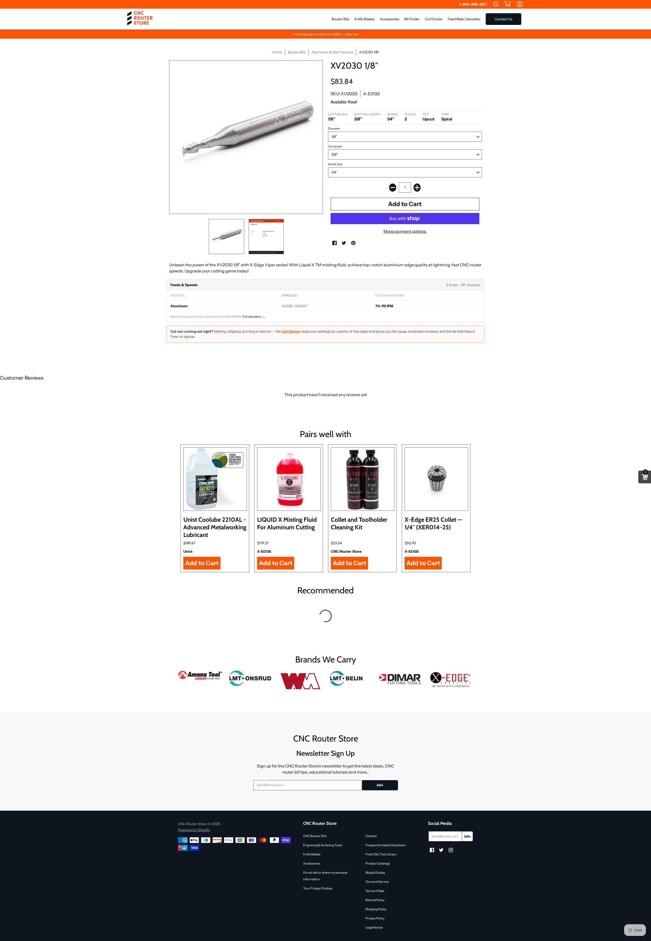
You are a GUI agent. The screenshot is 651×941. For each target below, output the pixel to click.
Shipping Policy (376, 909)
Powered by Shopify (194, 830)
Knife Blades (311, 854)
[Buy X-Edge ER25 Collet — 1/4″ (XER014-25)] (436, 479)
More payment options (404, 231)
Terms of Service (377, 882)
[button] (507, 4)
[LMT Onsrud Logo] (250, 678)
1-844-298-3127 (473, 4)
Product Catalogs (377, 863)
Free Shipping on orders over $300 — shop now (325, 34)
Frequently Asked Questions (385, 845)
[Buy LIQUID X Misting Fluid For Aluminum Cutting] (288, 479)
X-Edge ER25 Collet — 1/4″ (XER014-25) (433, 523)
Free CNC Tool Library (380, 854)
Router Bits (297, 52)
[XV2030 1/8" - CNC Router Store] (226, 236)
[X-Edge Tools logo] (450, 680)
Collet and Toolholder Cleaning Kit (359, 523)
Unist (188, 551)
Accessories (311, 863)
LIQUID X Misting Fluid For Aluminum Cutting (287, 523)
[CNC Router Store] (140, 19)
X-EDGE (371, 93)
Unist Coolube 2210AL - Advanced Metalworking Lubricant (214, 527)
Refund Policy (374, 900)
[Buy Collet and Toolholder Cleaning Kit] (362, 479)
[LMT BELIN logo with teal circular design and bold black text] (350, 678)
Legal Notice (374, 927)
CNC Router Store (346, 551)
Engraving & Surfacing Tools (322, 845)
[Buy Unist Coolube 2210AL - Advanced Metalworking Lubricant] (215, 479)
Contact (371, 836)
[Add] (417, 187)
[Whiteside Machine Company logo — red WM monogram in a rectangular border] (300, 681)
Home (277, 52)
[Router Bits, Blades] (400, 678)
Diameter (334, 128)
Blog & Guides (375, 872)
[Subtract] (392, 187)
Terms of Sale (374, 891)
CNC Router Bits (315, 836)
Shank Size (335, 164)
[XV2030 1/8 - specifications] (266, 236)
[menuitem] (496, 4)
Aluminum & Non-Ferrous (332, 52)
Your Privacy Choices (317, 888)
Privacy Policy (374, 918)
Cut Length (335, 146)
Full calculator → (254, 316)
